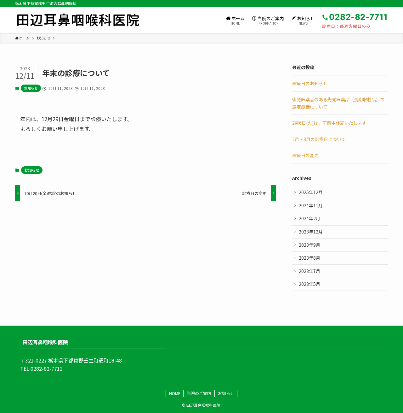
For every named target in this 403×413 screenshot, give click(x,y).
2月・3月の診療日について (319, 139)
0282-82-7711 (47, 368)
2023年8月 (309, 258)
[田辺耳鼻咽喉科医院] (78, 20)
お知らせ (31, 88)
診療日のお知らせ (309, 83)
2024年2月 (309, 218)
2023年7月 (309, 271)
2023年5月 (309, 284)
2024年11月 (311, 205)
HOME (174, 393)
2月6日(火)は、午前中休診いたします (329, 123)
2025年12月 (311, 192)
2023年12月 (311, 231)
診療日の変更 (305, 155)
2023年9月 (309, 245)
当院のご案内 (199, 393)
